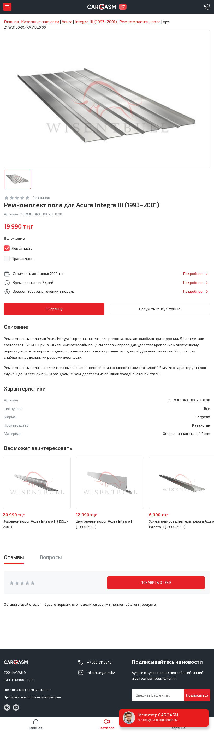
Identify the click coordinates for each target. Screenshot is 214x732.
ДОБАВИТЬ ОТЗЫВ (155, 582)
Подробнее (193, 273)
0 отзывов (41, 197)
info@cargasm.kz (101, 672)
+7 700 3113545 (99, 662)
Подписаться (197, 695)
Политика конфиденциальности (27, 689)
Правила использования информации (32, 697)
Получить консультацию (159, 309)
